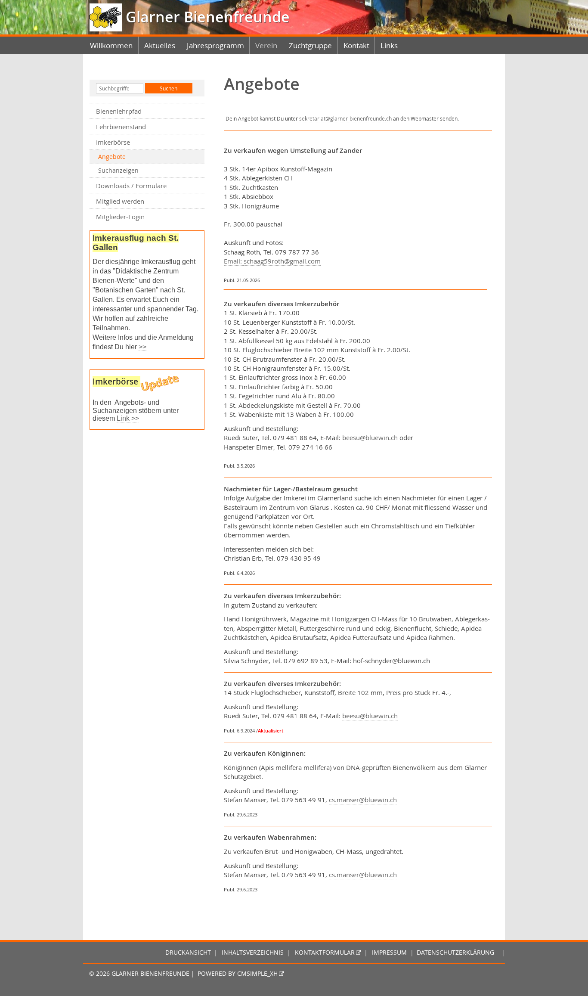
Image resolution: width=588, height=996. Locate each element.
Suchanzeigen (118, 170)
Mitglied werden (120, 201)
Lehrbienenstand (121, 126)
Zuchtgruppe (310, 45)
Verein (266, 45)
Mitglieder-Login (120, 216)
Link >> (128, 418)
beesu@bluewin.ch (370, 437)
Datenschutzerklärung (455, 952)
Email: (234, 261)
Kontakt (356, 45)
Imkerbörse (113, 142)
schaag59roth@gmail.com (282, 261)
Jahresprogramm (215, 45)
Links (389, 45)
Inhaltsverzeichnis (253, 952)
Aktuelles (159, 45)
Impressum (389, 952)
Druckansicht (188, 952)
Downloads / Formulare (131, 185)
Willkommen (111, 45)
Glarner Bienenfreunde (206, 17)
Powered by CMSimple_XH (238, 973)
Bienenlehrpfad (119, 111)
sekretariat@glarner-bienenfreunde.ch (345, 118)
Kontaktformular (325, 952)
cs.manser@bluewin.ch (363, 799)
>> (142, 347)
